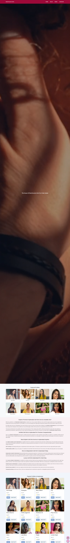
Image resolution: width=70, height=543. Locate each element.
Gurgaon (61, 1)
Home (47, 1)
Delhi (51, 1)
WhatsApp (13, 497)
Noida (56, 1)
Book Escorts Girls (10, 1)
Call (8, 497)
